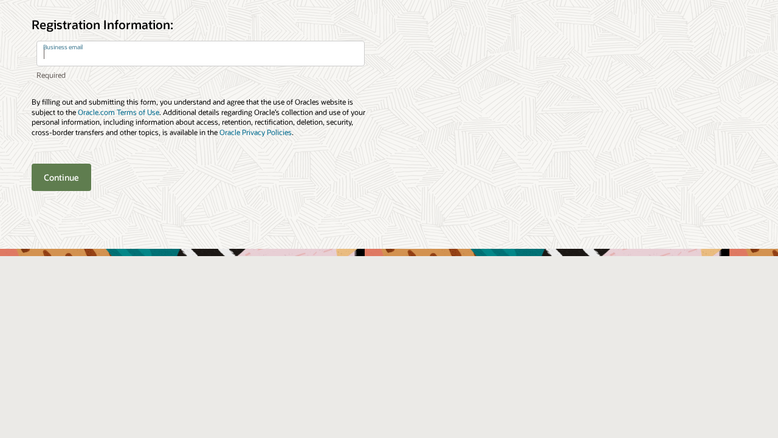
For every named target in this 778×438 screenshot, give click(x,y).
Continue (61, 177)
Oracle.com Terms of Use (118, 112)
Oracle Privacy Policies (255, 132)
